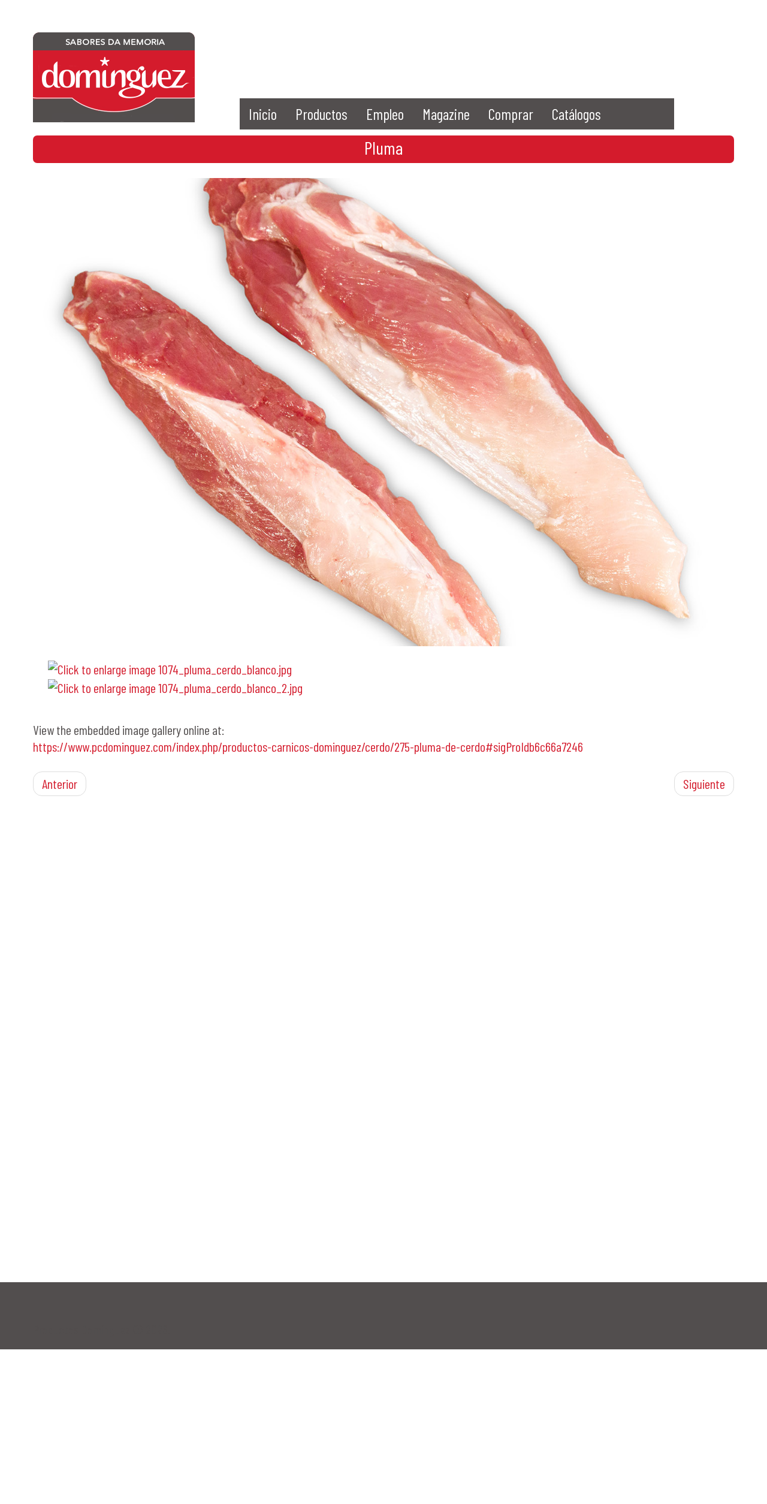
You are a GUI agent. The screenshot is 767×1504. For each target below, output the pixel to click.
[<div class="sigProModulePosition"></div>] (383, 410)
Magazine (446, 114)
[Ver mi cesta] (656, 50)
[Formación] (614, 50)
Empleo (385, 114)
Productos (321, 114)
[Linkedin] (530, 50)
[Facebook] (404, 50)
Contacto (572, 50)
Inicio (263, 114)
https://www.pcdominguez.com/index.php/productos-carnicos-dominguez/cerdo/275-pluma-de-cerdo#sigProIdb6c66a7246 (308, 746)
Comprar (510, 114)
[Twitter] (446, 50)
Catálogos (576, 114)
